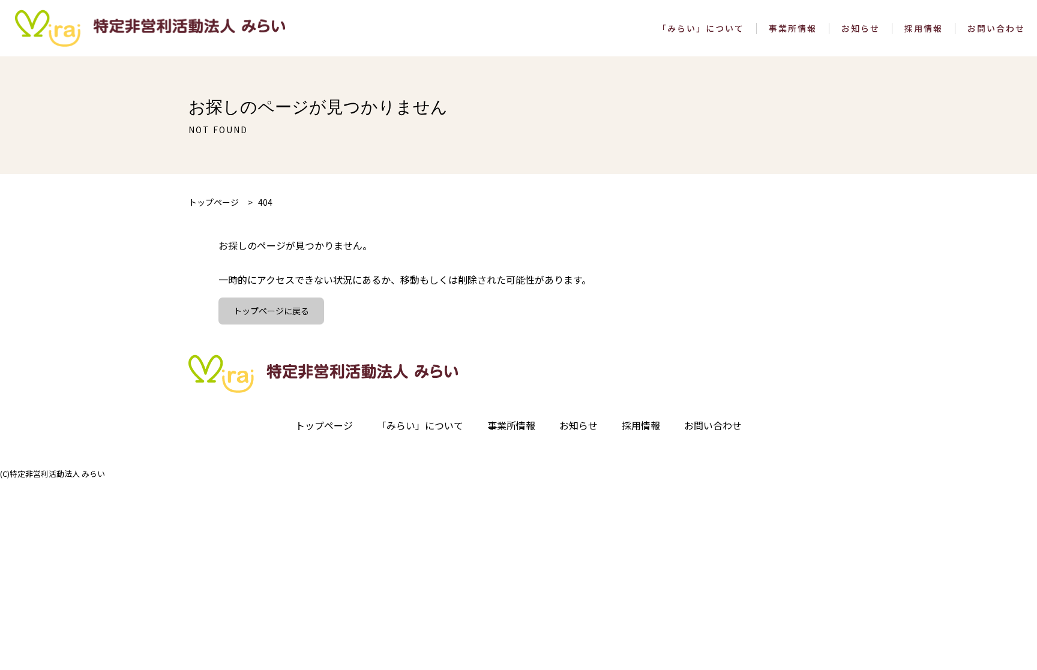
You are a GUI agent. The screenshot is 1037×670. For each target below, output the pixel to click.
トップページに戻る (271, 311)
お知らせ (860, 28)
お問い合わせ (996, 28)
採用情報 (923, 28)
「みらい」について (701, 28)
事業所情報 (793, 28)
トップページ (324, 425)
